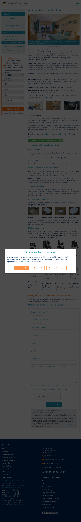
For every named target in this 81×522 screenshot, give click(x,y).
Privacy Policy (23, 262)
